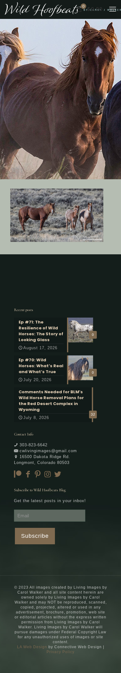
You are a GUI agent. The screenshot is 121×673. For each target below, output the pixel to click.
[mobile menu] (112, 9)
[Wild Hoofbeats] (63, 9)
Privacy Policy (60, 652)
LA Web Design (32, 647)
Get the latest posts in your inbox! (50, 500)
